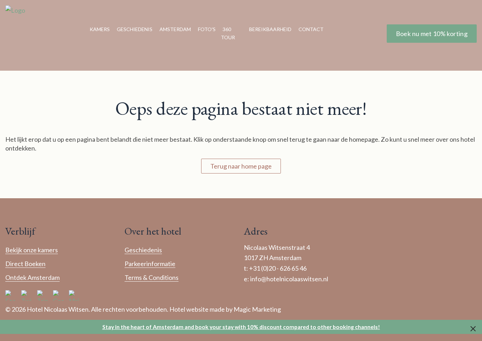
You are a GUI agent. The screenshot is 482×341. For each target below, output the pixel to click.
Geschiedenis (134, 29)
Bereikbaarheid (270, 29)
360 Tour (228, 33)
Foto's (207, 29)
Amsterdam (175, 29)
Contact (311, 29)
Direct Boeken (25, 263)
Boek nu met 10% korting (432, 33)
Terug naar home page (241, 166)
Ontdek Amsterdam (32, 277)
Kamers (100, 29)
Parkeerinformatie (150, 263)
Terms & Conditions (152, 277)
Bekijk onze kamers (31, 250)
